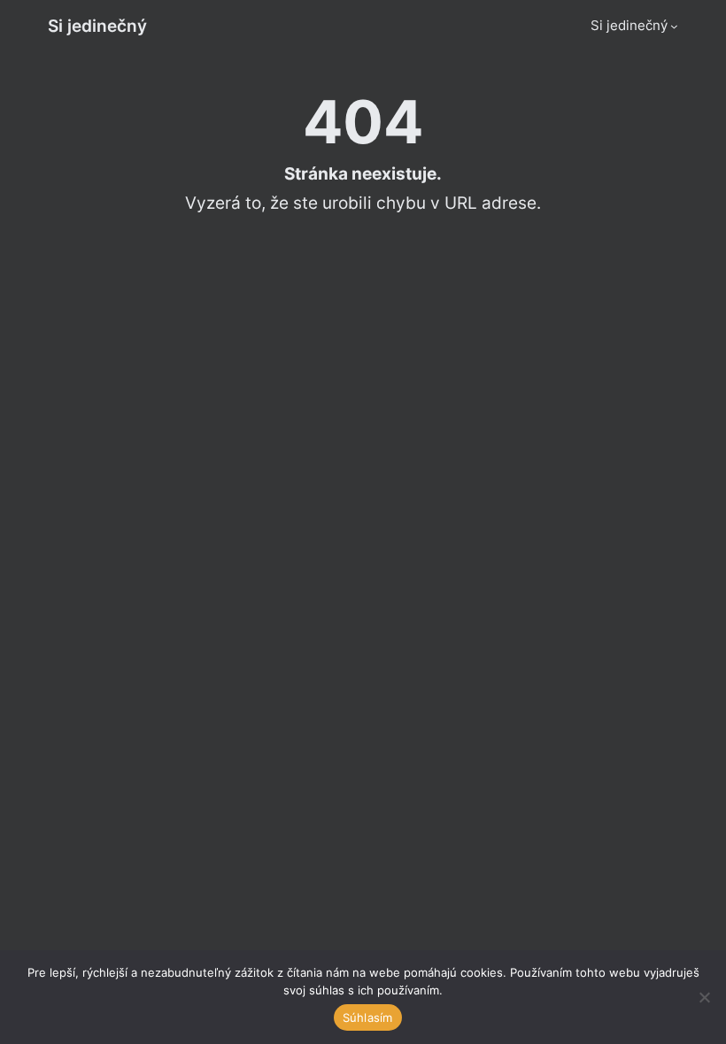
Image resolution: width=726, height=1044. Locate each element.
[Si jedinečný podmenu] (674, 26)
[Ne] (704, 997)
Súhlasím (368, 1017)
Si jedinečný (97, 25)
